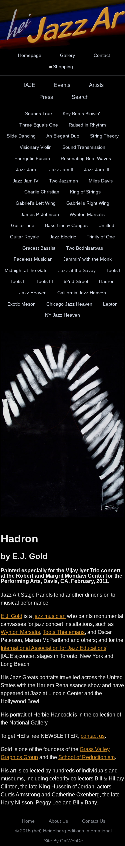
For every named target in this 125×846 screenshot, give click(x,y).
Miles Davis (101, 180)
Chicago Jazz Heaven (69, 304)
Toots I (113, 270)
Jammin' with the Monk (87, 259)
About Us (58, 821)
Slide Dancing (21, 136)
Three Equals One (38, 125)
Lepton (110, 304)
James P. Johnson (40, 214)
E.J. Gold (11, 616)
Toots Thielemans (64, 632)
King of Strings (85, 191)
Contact (102, 55)
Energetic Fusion (32, 158)
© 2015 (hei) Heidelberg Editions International (63, 830)
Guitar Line (22, 225)
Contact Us (93, 821)
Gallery (67, 55)
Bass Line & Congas (66, 225)
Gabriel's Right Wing (87, 203)
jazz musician (49, 616)
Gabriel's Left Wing (36, 203)
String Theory (104, 136)
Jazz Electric (63, 236)
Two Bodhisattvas (84, 248)
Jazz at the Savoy (77, 270)
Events (62, 85)
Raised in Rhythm (87, 125)
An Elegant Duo (62, 136)
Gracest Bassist (38, 248)
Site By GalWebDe (63, 840)
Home (28, 821)
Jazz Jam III (96, 169)
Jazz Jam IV (25, 180)
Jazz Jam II (61, 169)
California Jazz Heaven (81, 292)
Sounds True (38, 113)
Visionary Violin (36, 147)
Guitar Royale (24, 236)
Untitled (106, 225)
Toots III (44, 281)
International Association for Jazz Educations (53, 648)
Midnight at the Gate (26, 270)
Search (80, 97)
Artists (96, 85)
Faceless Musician (33, 259)
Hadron (107, 281)
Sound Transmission (83, 147)
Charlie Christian (41, 191)
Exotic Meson (21, 304)
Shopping (63, 66)
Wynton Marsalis (87, 214)
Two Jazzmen (63, 180)
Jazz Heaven (33, 292)
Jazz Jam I (27, 169)
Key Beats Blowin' (81, 113)
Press (46, 97)
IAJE (29, 85)
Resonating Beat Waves (86, 158)
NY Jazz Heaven (62, 315)
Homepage (29, 55)
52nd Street (76, 281)
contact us (93, 736)
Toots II (18, 281)
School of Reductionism (86, 757)
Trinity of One (101, 236)
